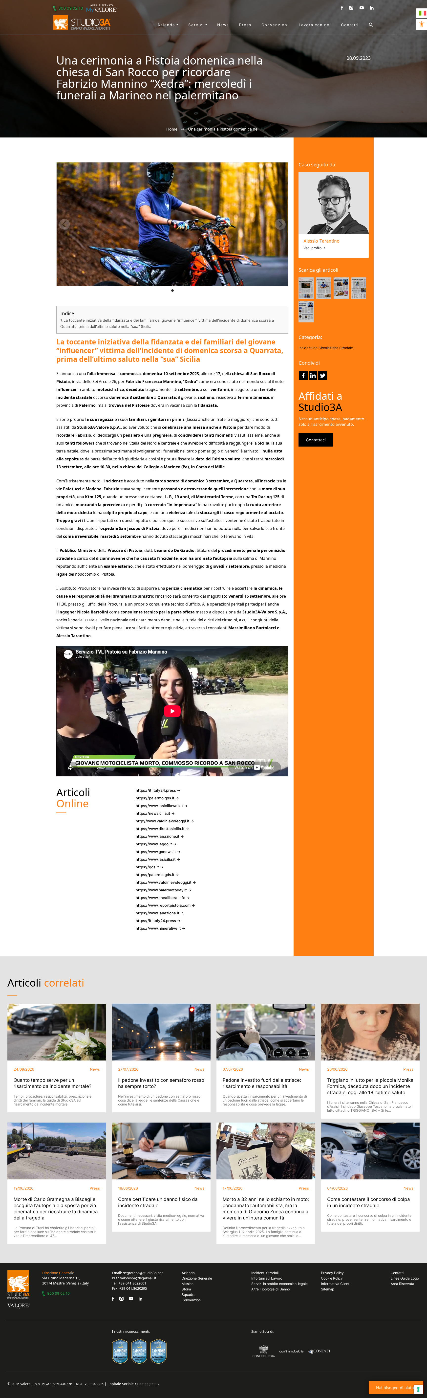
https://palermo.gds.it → (157, 798)
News (223, 25)
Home (171, 129)
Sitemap (327, 1289)
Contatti (350, 25)
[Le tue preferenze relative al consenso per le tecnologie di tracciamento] (418, 1389)
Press (245, 25)
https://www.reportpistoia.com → (165, 905)
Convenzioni (275, 25)
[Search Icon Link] (366, 24)
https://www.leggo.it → (156, 844)
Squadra (188, 1294)
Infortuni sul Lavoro (266, 1278)
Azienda (166, 25)
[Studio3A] (81, 22)
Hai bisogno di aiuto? (396, 1387)
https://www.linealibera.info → (163, 897)
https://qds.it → (149, 867)
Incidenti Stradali (264, 1273)
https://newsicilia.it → (155, 813)
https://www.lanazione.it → (160, 836)
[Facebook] (303, 375)
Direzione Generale (197, 1278)
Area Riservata (402, 1284)
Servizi (196, 25)
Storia (186, 1289)
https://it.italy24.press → (158, 790)
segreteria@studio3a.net (143, 1273)
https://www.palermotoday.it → (163, 890)
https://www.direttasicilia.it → (162, 828)
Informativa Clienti (335, 1284)
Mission (187, 1284)
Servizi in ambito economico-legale (279, 1284)
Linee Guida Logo (405, 1278)
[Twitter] (322, 375)
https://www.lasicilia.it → (158, 859)
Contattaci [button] (316, 439)
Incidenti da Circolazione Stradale (326, 348)
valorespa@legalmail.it (138, 1278)
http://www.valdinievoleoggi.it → (165, 821)
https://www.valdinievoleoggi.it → (166, 882)
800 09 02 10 (70, 8)
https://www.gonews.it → (158, 851)
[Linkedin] (313, 375)
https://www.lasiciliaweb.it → (162, 805)
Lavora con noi (315, 25)
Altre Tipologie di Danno (270, 1289)
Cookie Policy (332, 1278)
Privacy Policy (332, 1273)
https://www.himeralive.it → (160, 928)
